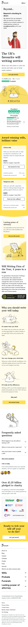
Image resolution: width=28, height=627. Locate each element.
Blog (3, 553)
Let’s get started (13, 74)
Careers (4, 556)
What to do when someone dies (11, 569)
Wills (4, 572)
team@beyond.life (9, 26)
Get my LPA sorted (14, 236)
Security (4, 566)
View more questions (8, 459)
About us (4, 550)
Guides (4, 561)
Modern (9, 610)
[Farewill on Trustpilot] (9, 81)
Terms (3, 603)
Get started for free (14, 167)
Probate (6, 577)
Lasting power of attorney (11, 586)
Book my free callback (14, 199)
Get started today (14, 402)
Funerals (6, 581)
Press (3, 564)
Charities (4, 558)
